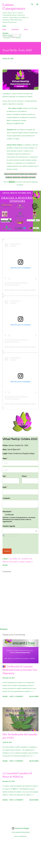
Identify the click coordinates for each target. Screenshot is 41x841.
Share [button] (5, 565)
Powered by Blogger (21, 828)
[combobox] (20, 531)
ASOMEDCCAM (18, 123)
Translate (18, 38)
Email (8, 487)
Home (4, 29)
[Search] (32, 4)
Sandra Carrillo (26, 562)
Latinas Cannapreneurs (14, 6)
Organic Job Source (10, 562)
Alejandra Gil (15, 559)
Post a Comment (16, 696)
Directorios (15, 29)
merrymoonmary (25, 832)
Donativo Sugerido (9, 526)
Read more (33, 696)
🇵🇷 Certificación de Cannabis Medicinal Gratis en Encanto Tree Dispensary (20, 670)
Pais (7, 476)
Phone (27, 476)
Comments (6, 498)
